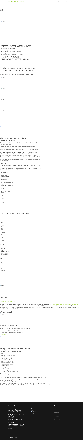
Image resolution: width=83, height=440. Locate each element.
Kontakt (65, 1)
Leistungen (60, 1)
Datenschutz (56, 412)
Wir (54, 409)
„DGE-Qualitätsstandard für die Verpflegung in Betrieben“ (65, 304)
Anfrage (70, 1)
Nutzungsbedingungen (59, 419)
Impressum (56, 416)
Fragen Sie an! (3, 334)
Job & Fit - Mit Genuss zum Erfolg (7, 301)
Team (75, 1)
